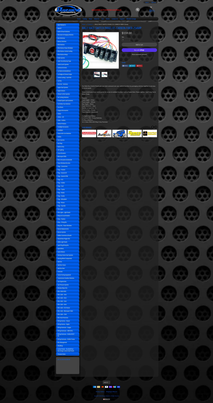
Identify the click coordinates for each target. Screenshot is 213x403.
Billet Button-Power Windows (65, 48)
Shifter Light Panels (62, 242)
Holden (59, 137)
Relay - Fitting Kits (62, 222)
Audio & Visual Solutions (63, 31)
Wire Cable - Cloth (62, 314)
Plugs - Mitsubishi (62, 199)
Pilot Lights (60, 209)
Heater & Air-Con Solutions (64, 133)
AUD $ (106, 382)
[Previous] (152, 127)
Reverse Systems (61, 232)
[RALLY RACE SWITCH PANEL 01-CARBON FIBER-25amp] (97, 74)
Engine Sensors (61, 91)
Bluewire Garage (131, 19)
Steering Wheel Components (64, 258)
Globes (59, 114)
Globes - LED (60, 117)
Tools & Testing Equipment (64, 275)
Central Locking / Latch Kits (64, 77)
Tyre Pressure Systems (63, 285)
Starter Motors (61, 252)
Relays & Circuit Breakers (63, 216)
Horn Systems (60, 140)
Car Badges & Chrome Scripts (64, 74)
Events (108, 19)
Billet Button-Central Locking (64, 51)
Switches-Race (61, 268)
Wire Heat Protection (62, 318)
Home (79, 19)
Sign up (153, 2)
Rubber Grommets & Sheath (64, 235)
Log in (147, 2)
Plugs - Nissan (61, 202)
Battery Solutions (61, 41)
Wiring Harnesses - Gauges (64, 327)
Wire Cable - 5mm (62, 301)
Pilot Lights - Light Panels (63, 212)
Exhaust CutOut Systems (63, 94)
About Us (96, 19)
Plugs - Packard (61, 170)
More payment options (139, 54)
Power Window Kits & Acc (63, 163)
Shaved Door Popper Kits (63, 239)
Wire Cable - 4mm (62, 298)
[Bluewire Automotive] (68, 10)
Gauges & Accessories (62, 110)
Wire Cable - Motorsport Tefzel (65, 311)
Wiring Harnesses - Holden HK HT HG (65, 335)
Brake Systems (61, 58)
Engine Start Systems (62, 87)
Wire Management (62, 342)
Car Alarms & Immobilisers (64, 71)
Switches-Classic (61, 265)
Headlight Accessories (62, 127)
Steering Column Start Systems (65, 255)
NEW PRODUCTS (61, 25)
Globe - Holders (61, 120)
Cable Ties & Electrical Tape (64, 61)
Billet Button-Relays (62, 54)
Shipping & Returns (111, 391)
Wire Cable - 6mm (62, 304)
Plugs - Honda (61, 196)
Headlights (60, 130)
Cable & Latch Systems (63, 64)
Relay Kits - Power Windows (64, 226)
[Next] (156, 127)
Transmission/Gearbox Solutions (65, 278)
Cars (102, 19)
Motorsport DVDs (61, 156)
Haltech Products (61, 124)
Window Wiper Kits (62, 288)
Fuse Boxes (60, 107)
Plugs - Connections (62, 166)
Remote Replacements (63, 229)
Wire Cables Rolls (61, 291)
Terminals (59, 272)
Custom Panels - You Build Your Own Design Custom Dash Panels (65, 350)
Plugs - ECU (60, 179)
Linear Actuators (61, 153)
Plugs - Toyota (61, 189)
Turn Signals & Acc (61, 281)
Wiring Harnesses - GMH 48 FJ (65, 331)
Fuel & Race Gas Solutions (63, 104)
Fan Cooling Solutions (63, 97)
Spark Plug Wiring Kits (63, 245)
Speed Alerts (60, 249)
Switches (59, 262)
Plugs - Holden (61, 183)
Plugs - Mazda (60, 193)
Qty (123, 37)
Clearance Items (61, 354)
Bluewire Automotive (106, 395)
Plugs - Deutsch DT (62, 173)
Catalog (85, 19)
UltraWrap (60, 346)
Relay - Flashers (61, 219)
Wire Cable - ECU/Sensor (63, 308)
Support (122, 19)
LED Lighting (60, 150)
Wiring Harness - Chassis (63, 321)
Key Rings (59, 143)
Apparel (59, 28)
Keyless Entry (60, 147)
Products (90, 24)
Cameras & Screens (62, 68)
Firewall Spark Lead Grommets (65, 100)
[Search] (138, 10)
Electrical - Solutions (62, 84)
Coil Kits (59, 81)
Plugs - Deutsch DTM (62, 176)
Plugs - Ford (60, 186)
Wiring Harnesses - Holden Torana (66, 339)
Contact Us (115, 19)
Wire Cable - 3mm (62, 295)
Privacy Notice (100, 391)
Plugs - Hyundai (61, 206)
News (90, 19)
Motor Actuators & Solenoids (64, 160)
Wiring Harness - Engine (63, 324)
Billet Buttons (61, 45)
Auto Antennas (61, 38)
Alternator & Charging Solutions (65, 35)
